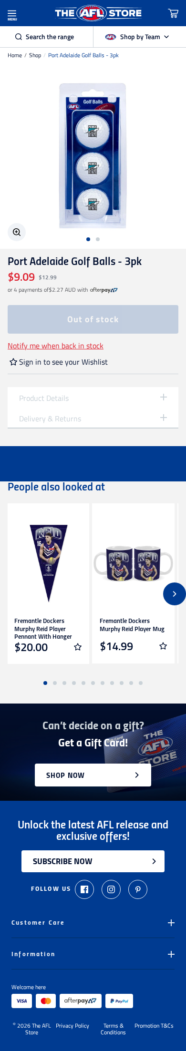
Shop (35, 55)
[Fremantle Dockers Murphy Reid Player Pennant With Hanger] (48, 563)
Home (15, 55)
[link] (104, 289)
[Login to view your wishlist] (78, 647)
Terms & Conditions (113, 1029)
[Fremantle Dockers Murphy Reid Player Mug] (133, 563)
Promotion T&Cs (154, 1026)
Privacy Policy (72, 1026)
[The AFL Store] (98, 13)
